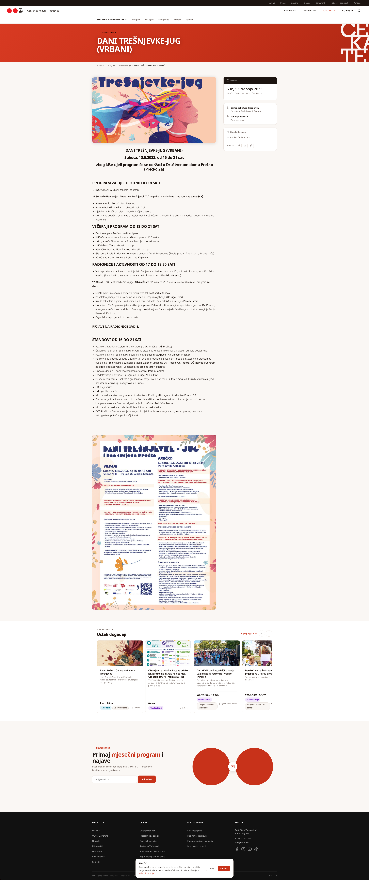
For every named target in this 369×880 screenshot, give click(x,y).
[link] (112, 196)
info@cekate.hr (242, 842)
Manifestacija (125, 65)
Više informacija (146, 873)
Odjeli (327, 10)
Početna (100, 65)
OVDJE (133, 326)
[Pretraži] (359, 11)
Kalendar (310, 10)
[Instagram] (243, 849)
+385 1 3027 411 (243, 838)
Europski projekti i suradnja (200, 841)
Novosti (347, 10)
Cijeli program (247, 633)
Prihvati (223, 868)
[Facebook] (239, 145)
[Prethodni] (262, 633)
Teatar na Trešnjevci (149, 846)
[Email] (245, 145)
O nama (307, 3)
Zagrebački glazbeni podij (152, 856)
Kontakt (357, 3)
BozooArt (273, 876)
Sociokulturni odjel (148, 841)
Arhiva (272, 3)
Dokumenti (320, 3)
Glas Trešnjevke (194, 830)
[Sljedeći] (269, 633)
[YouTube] (250, 849)
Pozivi (283, 3)
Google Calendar (238, 132)
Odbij (211, 868)
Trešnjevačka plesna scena (152, 851)
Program (290, 10)
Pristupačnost (98, 856)
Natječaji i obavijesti (339, 3)
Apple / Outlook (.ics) (240, 137)
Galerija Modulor (147, 830)
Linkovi (177, 19)
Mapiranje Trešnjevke (197, 836)
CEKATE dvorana (100, 836)
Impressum (125, 876)
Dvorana (294, 3)
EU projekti (97, 846)
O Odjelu (149, 19)
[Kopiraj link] (251, 145)
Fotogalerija (163, 19)
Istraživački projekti (196, 846)
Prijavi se (147, 779)
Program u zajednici (149, 836)
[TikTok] (256, 849)
